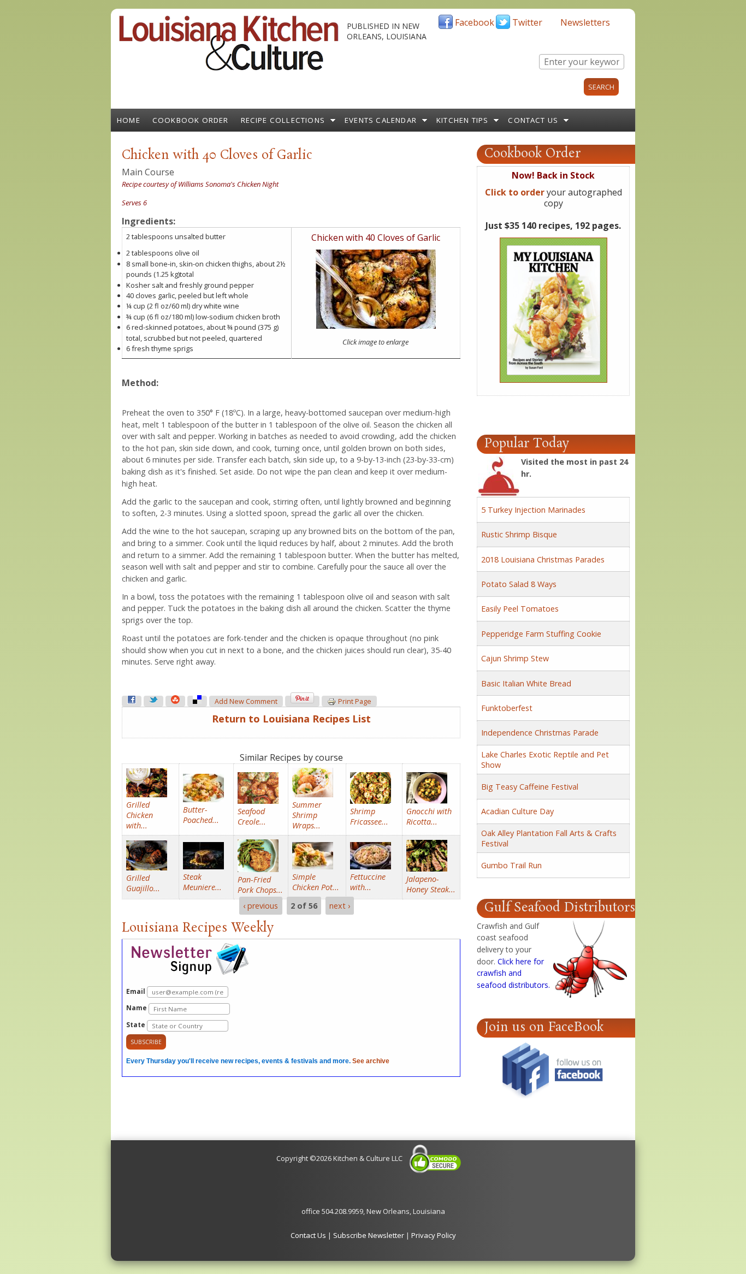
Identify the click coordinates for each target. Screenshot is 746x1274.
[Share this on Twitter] (153, 701)
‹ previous (260, 905)
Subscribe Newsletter (368, 1235)
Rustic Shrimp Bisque (519, 534)
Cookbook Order (190, 120)
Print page (354, 701)
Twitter (527, 22)
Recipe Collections (283, 120)
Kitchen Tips (462, 120)
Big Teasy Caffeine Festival (529, 786)
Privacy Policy (433, 1235)
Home (128, 120)
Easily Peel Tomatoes (520, 608)
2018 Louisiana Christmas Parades (543, 559)
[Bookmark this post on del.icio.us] (197, 701)
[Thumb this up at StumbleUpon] (175, 701)
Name (137, 1008)
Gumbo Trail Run (511, 865)
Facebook (474, 22)
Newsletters (585, 22)
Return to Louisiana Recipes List (291, 718)
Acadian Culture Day (517, 811)
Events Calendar (381, 120)
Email (136, 991)
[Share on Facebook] (131, 701)
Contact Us (533, 120)
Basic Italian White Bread (526, 683)
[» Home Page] (228, 68)
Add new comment (246, 701)
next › (339, 905)
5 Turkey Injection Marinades (533, 510)
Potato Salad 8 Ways (518, 584)
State (136, 1025)
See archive (370, 1061)
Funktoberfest (506, 708)
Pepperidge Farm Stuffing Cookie (541, 634)
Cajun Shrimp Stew (515, 658)
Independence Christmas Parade (540, 732)
